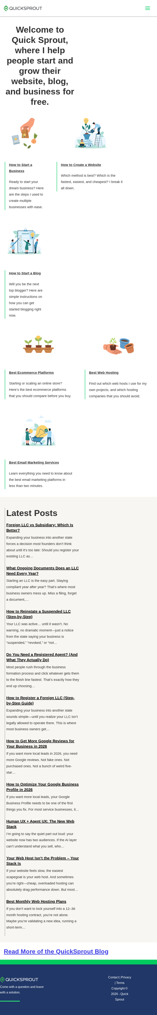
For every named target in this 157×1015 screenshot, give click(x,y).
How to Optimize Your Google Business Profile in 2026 (42, 787)
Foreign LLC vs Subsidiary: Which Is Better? (39, 527)
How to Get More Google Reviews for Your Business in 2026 (40, 743)
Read (56, 951)
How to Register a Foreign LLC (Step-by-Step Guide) (40, 700)
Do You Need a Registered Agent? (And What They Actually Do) (42, 657)
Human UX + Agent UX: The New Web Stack (40, 824)
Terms (120, 982)
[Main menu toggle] (147, 8)
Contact (113, 977)
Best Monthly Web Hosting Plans (36, 901)
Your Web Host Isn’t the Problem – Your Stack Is (42, 861)
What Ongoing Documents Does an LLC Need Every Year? (42, 571)
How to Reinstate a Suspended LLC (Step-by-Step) (38, 614)
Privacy (126, 977)
